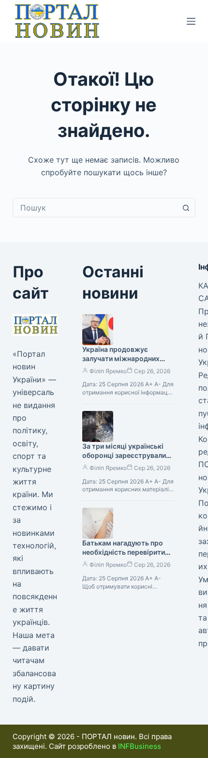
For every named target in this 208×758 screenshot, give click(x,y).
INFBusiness (139, 746)
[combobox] (95, 207)
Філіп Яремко (108, 371)
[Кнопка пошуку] (186, 207)
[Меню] (191, 21)
